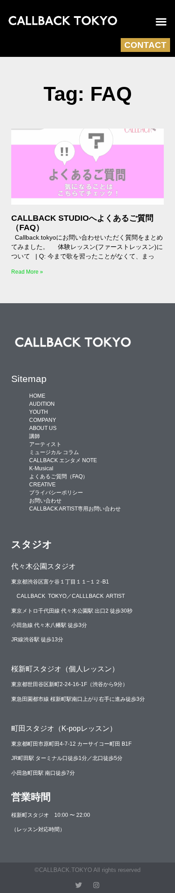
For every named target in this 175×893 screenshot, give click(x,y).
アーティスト (45, 444)
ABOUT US (43, 428)
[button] (161, 21)
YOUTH (38, 412)
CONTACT (145, 45)
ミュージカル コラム (54, 452)
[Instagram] (96, 885)
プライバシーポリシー (56, 492)
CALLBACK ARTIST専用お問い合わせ (75, 509)
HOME (37, 396)
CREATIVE (42, 484)
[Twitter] (78, 885)
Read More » (27, 272)
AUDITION (42, 404)
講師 (34, 436)
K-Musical (41, 468)
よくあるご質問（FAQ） (58, 476)
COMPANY (42, 420)
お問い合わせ (45, 501)
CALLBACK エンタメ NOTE (63, 460)
